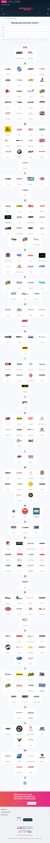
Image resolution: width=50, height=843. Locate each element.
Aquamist (31, 107)
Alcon (31, 96)
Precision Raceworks (31, 560)
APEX (19, 107)
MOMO (30, 489)
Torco (19, 691)
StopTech (42, 652)
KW (30, 446)
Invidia (42, 380)
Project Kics (42, 560)
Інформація (4, 809)
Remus (19, 614)
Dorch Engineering (19, 233)
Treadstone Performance (42, 691)
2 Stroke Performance (19, 58)
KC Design (31, 424)
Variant (42, 734)
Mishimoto (19, 489)
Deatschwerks (42, 211)
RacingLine (8, 603)
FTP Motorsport (13, 299)
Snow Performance (30, 641)
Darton (19, 211)
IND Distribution (19, 369)
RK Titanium (25, 625)
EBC (19, 261)
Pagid (19, 549)
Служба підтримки (5, 812)
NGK (25, 516)
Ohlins (13, 532)
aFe (8, 96)
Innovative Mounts (30, 380)
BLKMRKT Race (31, 146)
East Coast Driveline (8, 261)
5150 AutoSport (31, 58)
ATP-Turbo (19, 118)
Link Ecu (19, 462)
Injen (8, 380)
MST (31, 500)
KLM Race (42, 435)
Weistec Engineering (31, 761)
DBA (31, 211)
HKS (30, 342)
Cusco (25, 195)
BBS (19, 135)
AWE (42, 118)
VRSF (31, 745)
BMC (42, 146)
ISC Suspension (25, 391)
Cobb (8, 184)
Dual (25, 244)
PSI (19, 571)
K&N (8, 424)
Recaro (42, 603)
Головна (2, 18)
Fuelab (36, 299)
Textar (19, 679)
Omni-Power (25, 532)
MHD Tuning (42, 478)
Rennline (30, 614)
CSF (42, 184)
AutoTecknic (30, 118)
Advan (19, 85)
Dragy (42, 233)
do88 (8, 233)
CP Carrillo (31, 184)
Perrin (42, 549)
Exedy (31, 272)
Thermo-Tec (30, 679)
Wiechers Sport (19, 772)
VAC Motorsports (8, 734)
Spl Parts (8, 652)
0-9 (7, 39)
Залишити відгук (28, 820)
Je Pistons (25, 408)
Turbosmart (13, 702)
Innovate (19, 380)
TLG (8, 691)
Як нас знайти (4, 814)
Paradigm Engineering (30, 549)
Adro (8, 85)
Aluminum (42, 96)
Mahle (8, 478)
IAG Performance (8, 369)
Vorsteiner (19, 745)
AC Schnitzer (7, 74)
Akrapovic (19, 96)
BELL (31, 135)
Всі (3, 39)
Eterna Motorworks (42, 261)
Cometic (19, 184)
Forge (42, 288)
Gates (19, 315)
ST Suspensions (31, 652)
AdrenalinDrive (42, 74)
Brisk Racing (25, 168)
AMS (8, 107)
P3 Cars (8, 549)
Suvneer (30, 663)
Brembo (42, 157)
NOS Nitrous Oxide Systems (36, 517)
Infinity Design (30, 369)
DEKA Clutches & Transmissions (8, 223)
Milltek (8, 489)
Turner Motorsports (36, 702)
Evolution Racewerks (19, 272)
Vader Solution (19, 734)
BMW (19, 157)
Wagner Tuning (8, 761)
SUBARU (19, 663)
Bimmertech (8, 146)
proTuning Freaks (8, 571)
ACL (19, 74)
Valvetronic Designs (30, 734)
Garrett (8, 315)
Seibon (8, 641)
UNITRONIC (19, 718)
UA (47, 4)
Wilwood (30, 772)
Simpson (19, 641)
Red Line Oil (8, 614)
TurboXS (25, 702)
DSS (13, 244)
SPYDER (19, 652)
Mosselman (19, 500)
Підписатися (32, 803)
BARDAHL (8, 135)
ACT (31, 74)
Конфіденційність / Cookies (13, 838)
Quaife (25, 587)
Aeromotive (42, 85)
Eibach (30, 261)
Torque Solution (31, 691)
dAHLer (8, 211)
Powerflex (8, 560)
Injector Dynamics (42, 369)
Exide (42, 272)
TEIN (8, 679)
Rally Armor (31, 603)
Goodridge (42, 315)
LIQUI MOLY (31, 462)
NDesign (13, 516)
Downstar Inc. (30, 233)
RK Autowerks (42, 614)
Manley (19, 478)
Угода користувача (38, 838)
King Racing (30, 435)
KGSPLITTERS (8, 435)
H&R (8, 342)
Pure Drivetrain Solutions (31, 571)
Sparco (42, 641)
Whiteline (42, 761)
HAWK (19, 342)
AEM (31, 85)
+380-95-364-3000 (5, 4)
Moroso (42, 489)
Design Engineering (30, 222)
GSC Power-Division (25, 326)
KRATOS (19, 446)
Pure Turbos (42, 571)
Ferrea (19, 288)
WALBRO (19, 761)
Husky (25, 353)
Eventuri (8, 272)
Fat (8, 288)
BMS (8, 157)
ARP (42, 107)
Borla (31, 157)
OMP (36, 532)
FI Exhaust (31, 288)
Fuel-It (25, 299)
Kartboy (19, 424)
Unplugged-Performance (30, 718)
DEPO (19, 222)
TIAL (42, 679)
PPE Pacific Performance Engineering (19, 560)
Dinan (42, 222)
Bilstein (42, 135)
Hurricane (42, 342)
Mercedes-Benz (31, 478)
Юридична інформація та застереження (26, 838)
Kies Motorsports (19, 435)
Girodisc (30, 315)
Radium (19, 603)
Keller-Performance (42, 424)
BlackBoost (19, 146)
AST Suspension (8, 118)
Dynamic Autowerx (36, 244)
